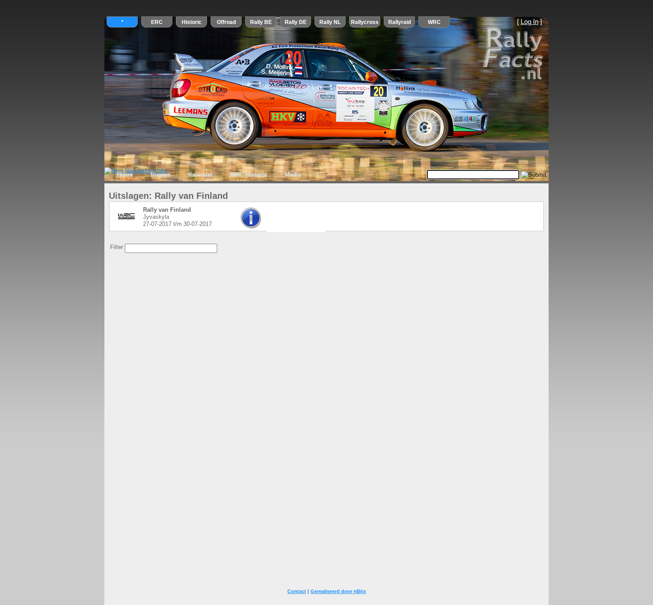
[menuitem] (125, 175)
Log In (529, 21)
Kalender (200, 174)
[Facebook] (294, 221)
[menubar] (209, 175)
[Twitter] (275, 221)
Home (125, 174)
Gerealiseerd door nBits (338, 591)
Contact (296, 591)
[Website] (312, 221)
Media (293, 174)
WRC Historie (249, 174)
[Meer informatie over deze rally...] (251, 227)
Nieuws (161, 174)
